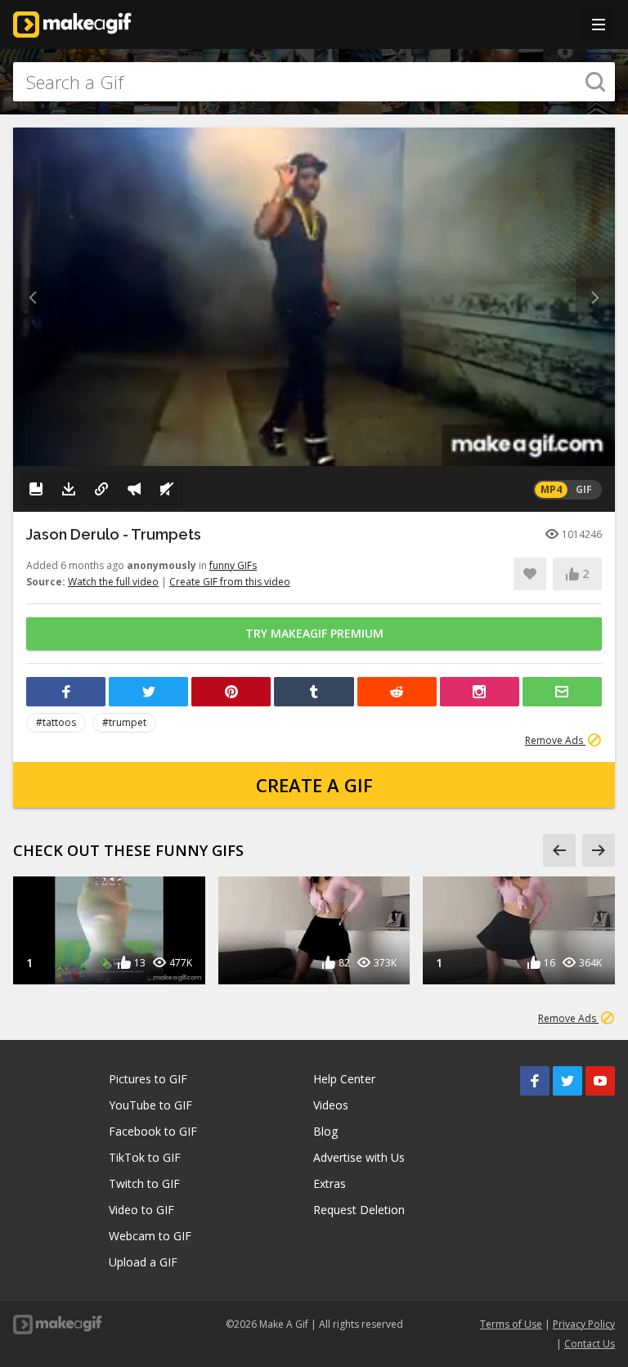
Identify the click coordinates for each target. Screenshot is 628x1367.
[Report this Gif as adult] (134, 489)
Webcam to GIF (150, 1236)
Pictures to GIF (148, 1079)
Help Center (344, 1079)
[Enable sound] (166, 489)
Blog (325, 1131)
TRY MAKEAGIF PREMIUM (314, 633)
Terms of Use (511, 1324)
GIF (584, 489)
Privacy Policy (584, 1324)
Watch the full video (113, 582)
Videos (330, 1105)
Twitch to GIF (144, 1183)
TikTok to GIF (145, 1157)
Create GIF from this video (229, 582)
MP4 (551, 489)
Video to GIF (141, 1209)
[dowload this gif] (68, 489)
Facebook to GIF (153, 1131)
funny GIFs (233, 565)
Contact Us (589, 1344)
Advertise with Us (359, 1157)
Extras (329, 1183)
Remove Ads (555, 740)
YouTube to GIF (150, 1105)
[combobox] (314, 81)
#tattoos (56, 722)
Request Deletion (359, 1209)
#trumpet (124, 722)
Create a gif (314, 785)
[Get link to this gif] (101, 489)
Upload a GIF (143, 1262)
